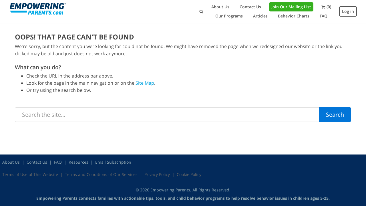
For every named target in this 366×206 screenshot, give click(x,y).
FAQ (323, 16)
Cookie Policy (189, 174)
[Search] (201, 11)
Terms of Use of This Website (30, 174)
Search (335, 114)
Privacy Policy (157, 174)
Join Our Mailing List (291, 6)
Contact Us (250, 6)
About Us (220, 6)
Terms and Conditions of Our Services (101, 174)
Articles (260, 16)
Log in (348, 11)
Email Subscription (113, 162)
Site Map (145, 83)
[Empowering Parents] (37, 8)
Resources (78, 162)
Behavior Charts (293, 16)
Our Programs (229, 16)
